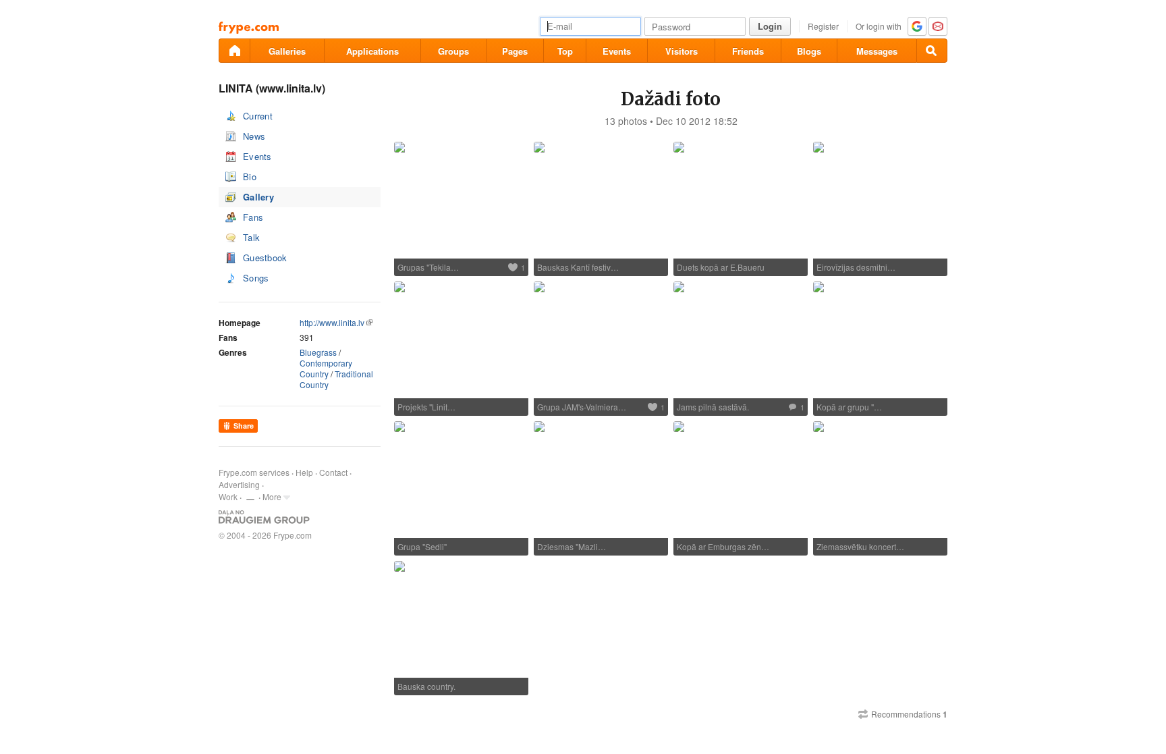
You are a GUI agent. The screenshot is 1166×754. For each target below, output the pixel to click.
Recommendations (909, 714)
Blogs (809, 51)
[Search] (931, 50)
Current (258, 115)
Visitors (681, 51)
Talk (251, 237)
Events (617, 51)
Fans (253, 217)
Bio (249, 176)
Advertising (239, 484)
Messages (876, 51)
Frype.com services (254, 472)
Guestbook (265, 257)
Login (770, 26)
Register (823, 26)
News (254, 136)
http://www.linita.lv (332, 322)
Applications (372, 51)
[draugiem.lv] (234, 50)
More (271, 496)
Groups (453, 51)
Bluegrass (318, 352)
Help (304, 472)
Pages (515, 51)
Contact (333, 472)
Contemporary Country (326, 368)
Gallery (258, 196)
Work (228, 496)
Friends (748, 51)
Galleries (287, 51)
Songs (256, 277)
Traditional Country (336, 379)
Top (565, 51)
